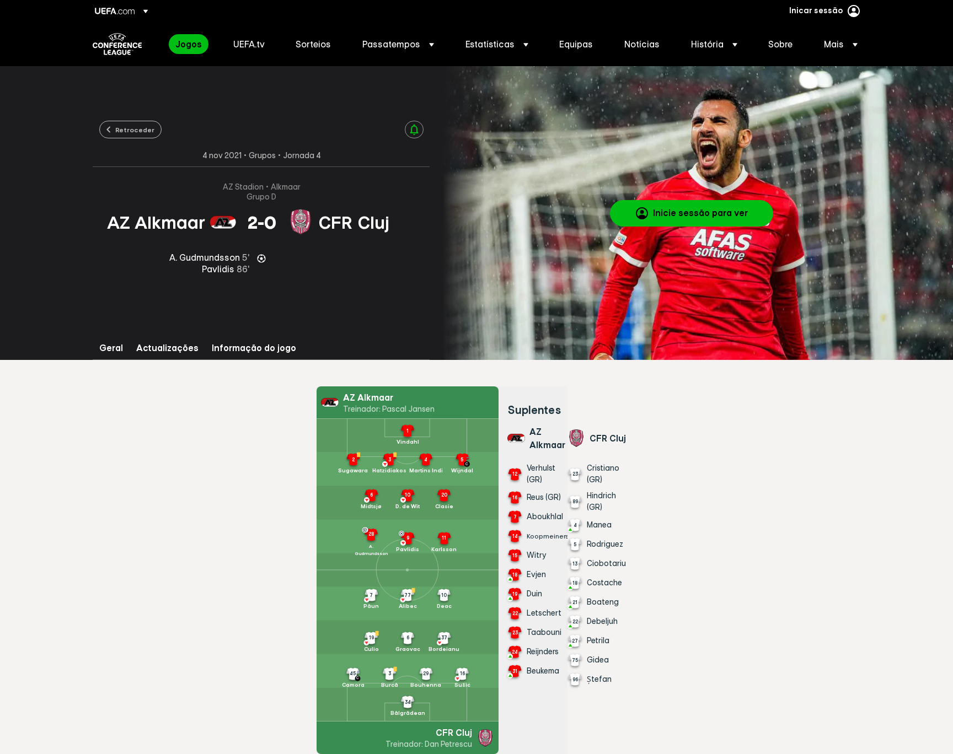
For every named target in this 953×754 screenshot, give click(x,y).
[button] (398, 44)
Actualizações (167, 348)
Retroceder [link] (134, 129)
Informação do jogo (254, 348)
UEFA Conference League (117, 44)
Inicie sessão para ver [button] (700, 213)
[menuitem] (190, 44)
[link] (188, 44)
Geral (111, 348)
